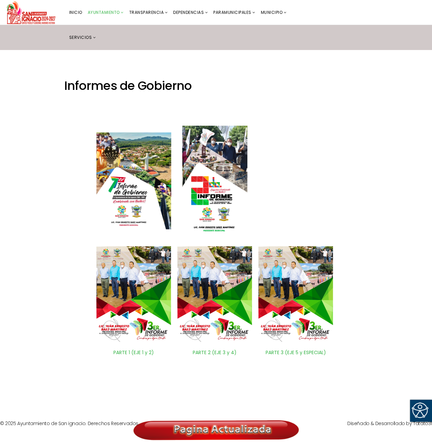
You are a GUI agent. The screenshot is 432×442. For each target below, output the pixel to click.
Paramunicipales (232, 12)
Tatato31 (422, 423)
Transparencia (146, 12)
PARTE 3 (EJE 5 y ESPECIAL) (296, 352)
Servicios (80, 37)
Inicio (75, 12)
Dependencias (188, 12)
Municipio (272, 12)
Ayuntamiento (104, 12)
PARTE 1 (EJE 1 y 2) (133, 352)
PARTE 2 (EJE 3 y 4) (215, 352)
